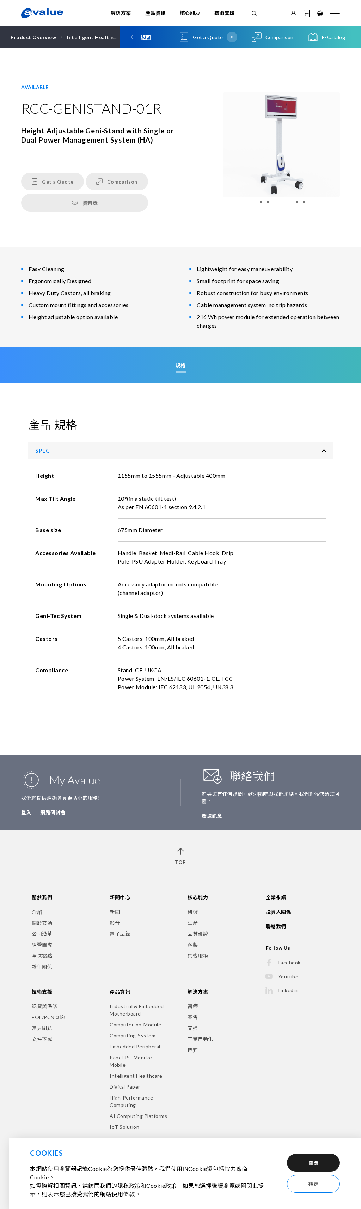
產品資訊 (155, 13)
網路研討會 (53, 812)
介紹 (37, 912)
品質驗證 (198, 934)
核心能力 (190, 13)
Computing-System (132, 1035)
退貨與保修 (44, 1006)
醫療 (193, 1006)
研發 (193, 912)
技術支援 (224, 13)
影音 (115, 923)
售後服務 (198, 956)
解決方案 (121, 13)
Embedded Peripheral (135, 1046)
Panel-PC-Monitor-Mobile (132, 1061)
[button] (261, 202)
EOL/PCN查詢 (48, 1017)
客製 (193, 945)
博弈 (193, 1050)
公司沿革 (42, 934)
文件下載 (42, 1039)
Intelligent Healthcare (136, 1076)
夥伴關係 (42, 967)
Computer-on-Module (135, 1025)
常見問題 (42, 1028)
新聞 (115, 912)
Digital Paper (125, 1087)
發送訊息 (212, 816)
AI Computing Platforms (138, 1116)
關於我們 (42, 897)
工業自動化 (200, 1039)
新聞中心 (120, 897)
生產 (193, 923)
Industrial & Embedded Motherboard (137, 1010)
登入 (26, 812)
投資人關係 (279, 912)
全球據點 (42, 956)
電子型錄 (120, 934)
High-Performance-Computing (132, 1101)
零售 (193, 1017)
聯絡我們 (276, 926)
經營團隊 (42, 945)
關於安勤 (42, 923)
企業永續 (276, 897)
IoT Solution (124, 1127)
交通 (193, 1028)
